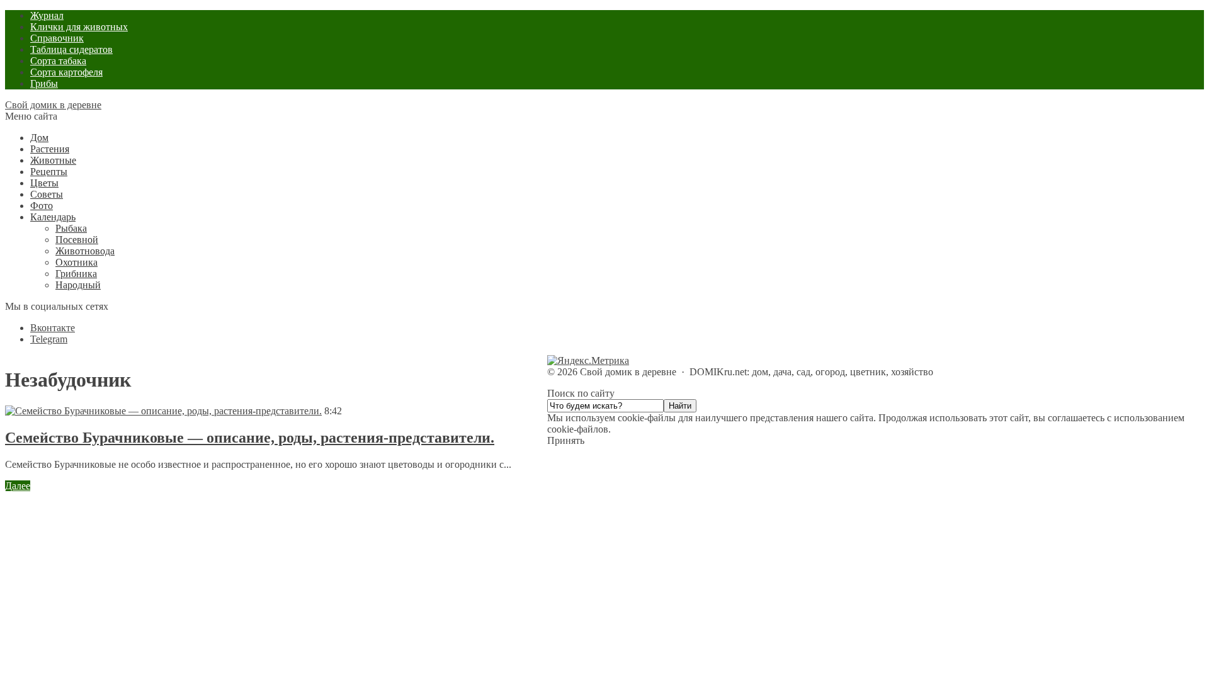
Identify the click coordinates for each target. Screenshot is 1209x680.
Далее (17, 485)
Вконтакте (52, 327)
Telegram (48, 339)
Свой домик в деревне (53, 104)
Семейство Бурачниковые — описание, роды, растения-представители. (249, 437)
